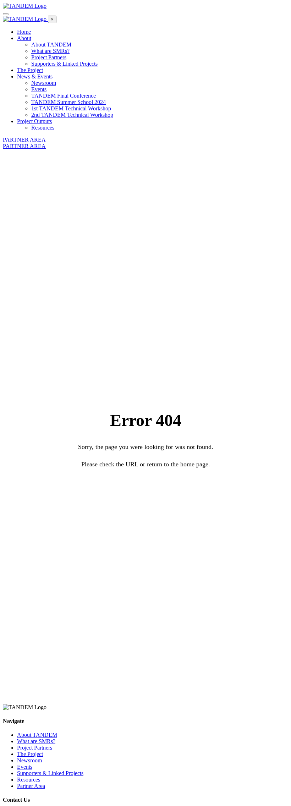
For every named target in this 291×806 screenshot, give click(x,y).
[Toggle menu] (6, 14)
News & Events (35, 76)
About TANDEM (51, 45)
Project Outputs (34, 121)
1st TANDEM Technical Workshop (71, 108)
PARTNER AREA (24, 140)
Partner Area (31, 786)
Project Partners (48, 57)
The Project (30, 70)
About (24, 38)
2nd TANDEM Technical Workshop (72, 115)
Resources (42, 128)
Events (38, 89)
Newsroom (43, 83)
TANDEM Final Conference (63, 96)
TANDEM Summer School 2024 (68, 102)
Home (24, 32)
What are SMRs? (50, 51)
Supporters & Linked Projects (64, 64)
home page (194, 464)
